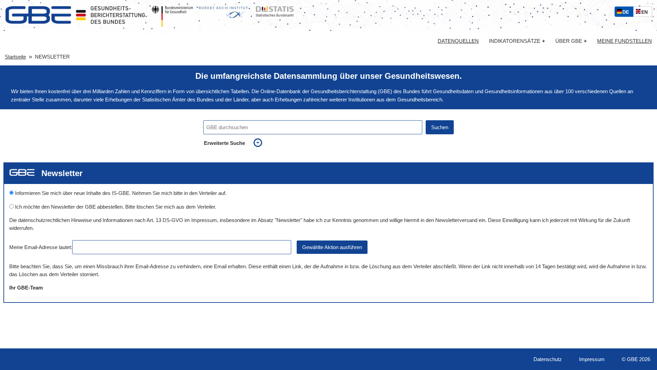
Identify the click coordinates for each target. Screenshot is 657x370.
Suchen (439, 127)
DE (627, 13)
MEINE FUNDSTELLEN (624, 41)
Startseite (15, 57)
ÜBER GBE (571, 41)
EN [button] (646, 13)
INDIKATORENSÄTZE (517, 41)
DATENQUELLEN (458, 41)
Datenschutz (547, 359)
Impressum (592, 359)
